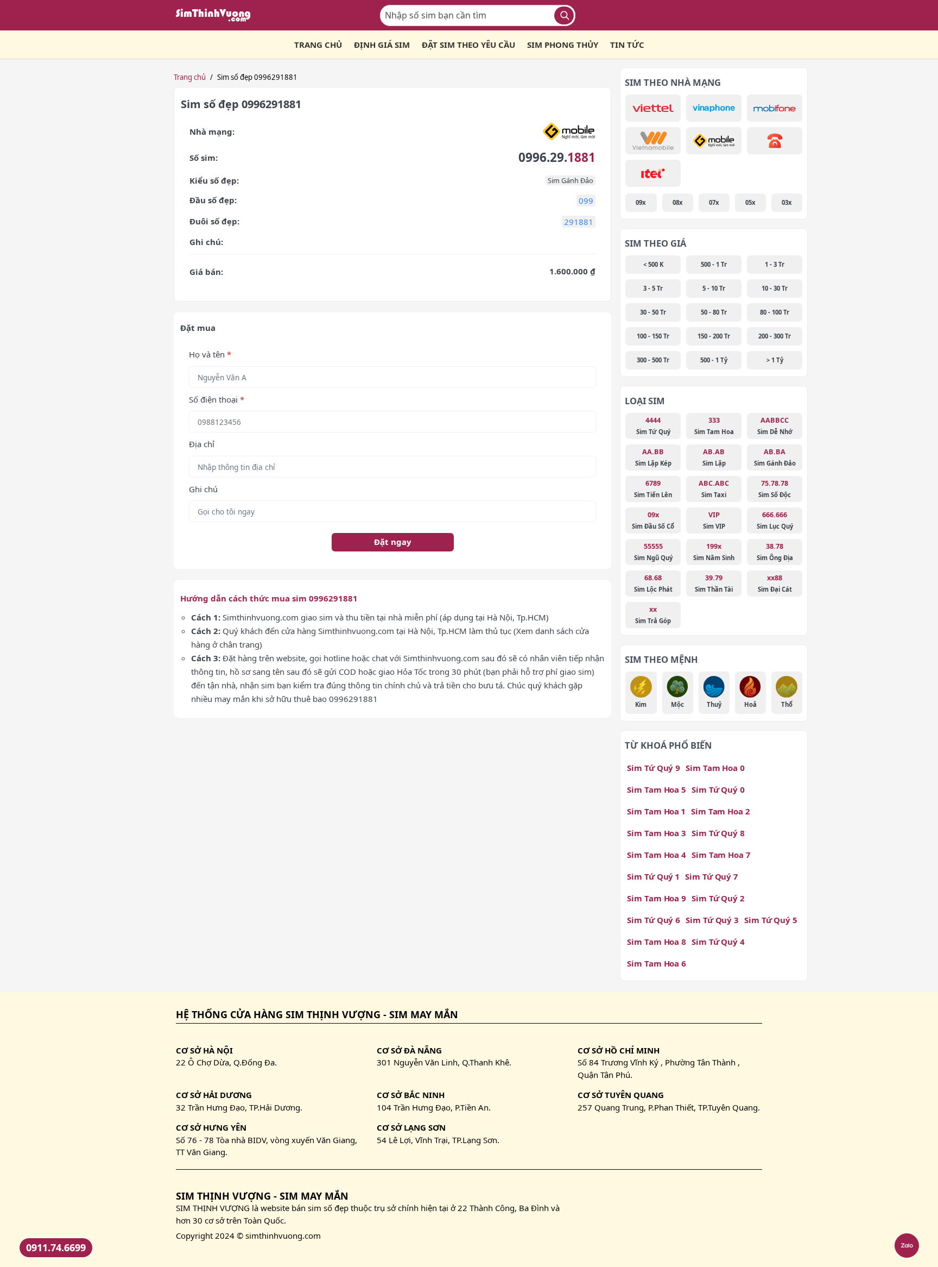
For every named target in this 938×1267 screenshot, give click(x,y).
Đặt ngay (392, 541)
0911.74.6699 (56, 1247)
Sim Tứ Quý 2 (718, 898)
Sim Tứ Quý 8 (718, 832)
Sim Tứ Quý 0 (718, 789)
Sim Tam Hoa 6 (656, 963)
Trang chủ (190, 77)
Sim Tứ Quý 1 (653, 876)
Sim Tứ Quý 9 (653, 767)
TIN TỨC (627, 44)
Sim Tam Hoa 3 (656, 832)
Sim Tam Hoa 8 (656, 941)
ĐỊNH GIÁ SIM (382, 44)
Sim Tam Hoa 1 (656, 811)
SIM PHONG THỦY (562, 44)
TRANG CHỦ (318, 44)
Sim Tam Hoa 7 (721, 854)
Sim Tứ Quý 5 (770, 919)
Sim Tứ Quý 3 (712, 919)
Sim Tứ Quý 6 (653, 919)
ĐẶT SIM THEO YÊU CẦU (468, 44)
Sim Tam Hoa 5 (656, 789)
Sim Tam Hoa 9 (656, 898)
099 (586, 200)
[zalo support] (907, 1245)
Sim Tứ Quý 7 (711, 876)
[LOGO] (216, 15)
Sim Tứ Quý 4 (718, 941)
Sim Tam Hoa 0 (715, 767)
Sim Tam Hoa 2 (720, 811)
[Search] (564, 15)
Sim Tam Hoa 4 (656, 854)
